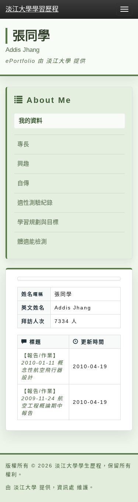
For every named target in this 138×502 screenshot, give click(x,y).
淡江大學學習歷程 (32, 9)
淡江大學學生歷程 (78, 466)
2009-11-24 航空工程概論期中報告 (42, 405)
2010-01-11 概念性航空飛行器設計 (42, 370)
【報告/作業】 (40, 355)
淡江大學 (58, 61)
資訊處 (66, 487)
